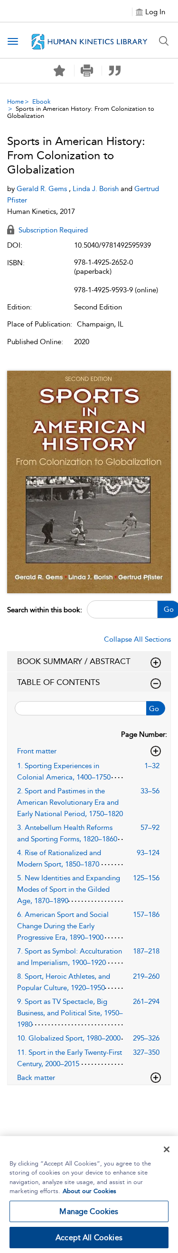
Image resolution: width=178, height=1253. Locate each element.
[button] (87, 71)
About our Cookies (89, 1191)
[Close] (166, 1149)
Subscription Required (52, 230)
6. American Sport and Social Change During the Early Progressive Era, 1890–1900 (63, 926)
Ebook (41, 101)
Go (154, 708)
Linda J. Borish (97, 188)
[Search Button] (164, 41)
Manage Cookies (88, 1211)
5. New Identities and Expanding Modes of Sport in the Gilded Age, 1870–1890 (68, 889)
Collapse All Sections (137, 639)
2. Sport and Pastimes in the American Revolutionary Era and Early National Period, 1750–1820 (70, 802)
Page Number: (144, 734)
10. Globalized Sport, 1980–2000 (69, 1038)
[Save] (59, 71)
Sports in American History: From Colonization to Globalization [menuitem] (80, 112)
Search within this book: (44, 610)
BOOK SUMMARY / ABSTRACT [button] (74, 661)
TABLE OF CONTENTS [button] (58, 682)
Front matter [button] (36, 751)
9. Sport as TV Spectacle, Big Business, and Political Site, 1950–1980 (70, 1013)
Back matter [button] (36, 1077)
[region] (89, 1194)
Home (15, 101)
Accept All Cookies (89, 1237)
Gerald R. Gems (43, 188)
